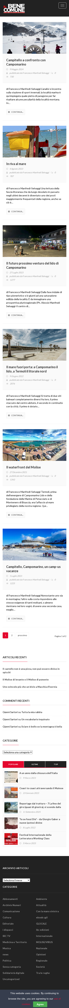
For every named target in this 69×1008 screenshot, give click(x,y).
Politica (7, 960)
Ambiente (41, 899)
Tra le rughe (43, 973)
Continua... (17, 112)
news (5, 954)
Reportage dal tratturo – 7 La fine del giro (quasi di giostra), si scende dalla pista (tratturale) (40, 807)
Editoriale (8, 923)
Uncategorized (11, 979)
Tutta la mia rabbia (31, 712)
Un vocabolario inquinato (35, 719)
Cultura (7, 917)
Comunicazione (11, 911)
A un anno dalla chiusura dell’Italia (38, 773)
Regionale (41, 960)
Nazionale (41, 948)
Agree (40, 1004)
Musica (7, 948)
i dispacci (8, 929)
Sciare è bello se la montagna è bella (41, 726)
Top (56, 764)
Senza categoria (12, 966)
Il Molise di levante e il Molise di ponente (26, 679)
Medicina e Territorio (15, 942)
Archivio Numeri (12, 905)
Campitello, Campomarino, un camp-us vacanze (33, 569)
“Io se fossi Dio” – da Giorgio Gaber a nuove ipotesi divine (39, 821)
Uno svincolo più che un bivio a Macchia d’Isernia (30, 686)
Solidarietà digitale (13, 973)
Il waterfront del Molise (23, 467)
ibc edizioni (42, 929)
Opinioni (41, 954)
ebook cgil (42, 917)
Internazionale (44, 936)
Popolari (13, 764)
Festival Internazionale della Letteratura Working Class (35, 836)
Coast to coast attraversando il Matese (41, 788)
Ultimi (34, 764)
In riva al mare (16, 164)
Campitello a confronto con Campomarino (26, 62)
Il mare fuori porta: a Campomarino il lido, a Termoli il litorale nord (32, 369)
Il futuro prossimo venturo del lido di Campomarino (32, 265)
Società (40, 966)
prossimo (22, 635)
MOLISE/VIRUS (44, 942)
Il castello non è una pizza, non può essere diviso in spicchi (31, 670)
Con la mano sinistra (47, 911)
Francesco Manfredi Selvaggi (35, 73)
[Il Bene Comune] (20, 8)
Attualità (41, 905)
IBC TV (6, 936)
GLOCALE (41, 923)
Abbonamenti (10, 899)
